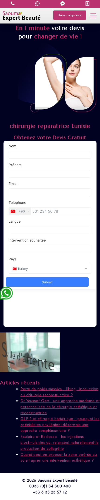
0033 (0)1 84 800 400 (50, 486)
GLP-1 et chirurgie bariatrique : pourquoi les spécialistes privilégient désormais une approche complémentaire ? (60, 424)
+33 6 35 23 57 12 (50, 492)
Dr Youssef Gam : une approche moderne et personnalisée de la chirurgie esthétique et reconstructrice (60, 406)
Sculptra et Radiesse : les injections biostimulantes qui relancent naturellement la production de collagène (59, 442)
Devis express (70, 15)
